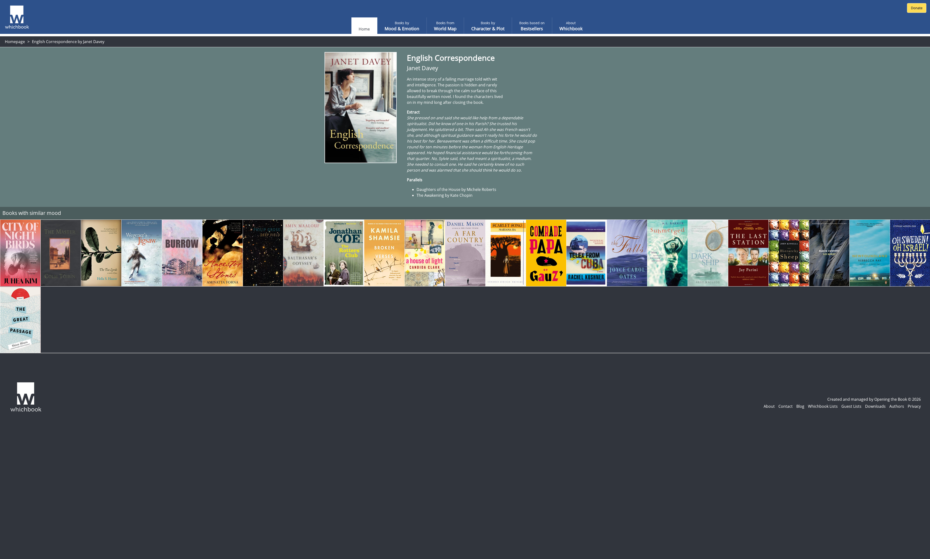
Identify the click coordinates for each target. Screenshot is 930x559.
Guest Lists (851, 406)
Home (364, 29)
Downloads (875, 406)
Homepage (15, 41)
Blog (800, 406)
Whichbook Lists (823, 406)
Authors (896, 406)
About (769, 406)
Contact (785, 406)
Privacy (914, 406)
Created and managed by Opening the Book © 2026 (874, 399)
